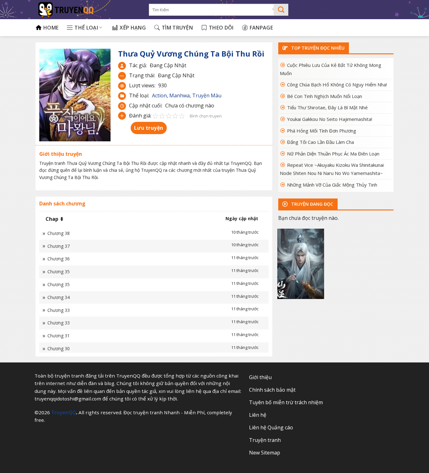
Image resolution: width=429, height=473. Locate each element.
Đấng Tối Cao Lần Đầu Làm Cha (320, 142)
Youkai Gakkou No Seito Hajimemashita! (329, 119)
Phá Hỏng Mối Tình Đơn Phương (321, 131)
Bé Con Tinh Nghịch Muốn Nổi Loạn (324, 96)
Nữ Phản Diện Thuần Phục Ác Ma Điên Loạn (333, 153)
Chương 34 (58, 297)
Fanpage (261, 27)
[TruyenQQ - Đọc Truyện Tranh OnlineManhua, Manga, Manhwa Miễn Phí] (87, 9)
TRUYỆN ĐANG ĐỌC (311, 204)
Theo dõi (221, 27)
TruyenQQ (63, 412)
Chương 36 (58, 259)
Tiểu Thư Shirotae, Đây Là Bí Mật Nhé (327, 107)
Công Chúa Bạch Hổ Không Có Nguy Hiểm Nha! (337, 84)
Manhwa (179, 95)
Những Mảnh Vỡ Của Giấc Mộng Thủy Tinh (332, 185)
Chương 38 (58, 233)
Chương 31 (58, 336)
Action (159, 95)
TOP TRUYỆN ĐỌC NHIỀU (317, 48)
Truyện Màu (206, 95)
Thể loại (86, 27)
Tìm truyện (177, 27)
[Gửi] (281, 10)
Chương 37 (58, 246)
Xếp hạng (133, 27)
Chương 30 (58, 348)
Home (50, 27)
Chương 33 (58, 310)
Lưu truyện (148, 127)
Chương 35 (58, 272)
